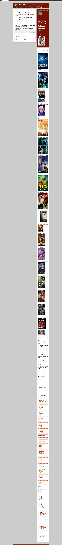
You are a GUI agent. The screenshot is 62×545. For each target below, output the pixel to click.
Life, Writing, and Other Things (43, 484)
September (41, 507)
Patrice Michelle (41, 431)
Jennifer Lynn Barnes (42, 414)
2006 (39, 504)
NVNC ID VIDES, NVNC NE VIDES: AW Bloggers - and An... (43, 522)
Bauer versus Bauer (42, 514)
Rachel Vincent (41, 432)
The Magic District (41, 451)
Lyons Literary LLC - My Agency (43, 436)
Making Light (40, 452)
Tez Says (40, 465)
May (40, 512)
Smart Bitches (41, 461)
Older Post (34, 39)
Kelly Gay (40, 419)
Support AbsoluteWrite (42, 513)
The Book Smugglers (42, 441)
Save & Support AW (42, 516)
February (41, 540)
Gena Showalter (41, 407)
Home (25, 39)
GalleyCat (40, 447)
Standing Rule (41, 471)
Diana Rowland (41, 406)
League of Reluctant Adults (42, 401)
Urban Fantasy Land (41, 466)
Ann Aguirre (40, 402)
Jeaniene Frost (41, 413)
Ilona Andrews (41, 408)
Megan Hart (40, 425)
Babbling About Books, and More (43, 439)
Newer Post (15, 39)
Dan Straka (40, 472)
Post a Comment (17, 36)
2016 (39, 492)
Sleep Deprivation (41, 536)
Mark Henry (40, 424)
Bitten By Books (41, 440)
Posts (40, 26)
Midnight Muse (41, 482)
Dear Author (40, 445)
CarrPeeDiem (40, 477)
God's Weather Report (42, 527)
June (40, 511)
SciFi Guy (40, 460)
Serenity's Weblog (41, 478)
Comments (40, 28)
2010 (39, 499)
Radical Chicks (41, 526)
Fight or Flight (41, 529)
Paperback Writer (41, 430)
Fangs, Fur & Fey (41, 400)
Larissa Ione (40, 420)
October (41, 506)
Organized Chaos (20, 4)
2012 (39, 497)
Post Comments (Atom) (21, 41)
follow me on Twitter (45, 50)
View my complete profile (42, 23)
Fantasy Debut (41, 446)
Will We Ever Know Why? (43, 535)
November (41, 505)
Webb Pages (40, 483)
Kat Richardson (41, 418)
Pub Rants (40, 459)
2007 (39, 503)
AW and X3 (41, 515)
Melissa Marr (40, 426)
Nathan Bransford (41, 453)
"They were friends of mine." (43, 525)
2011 (39, 498)
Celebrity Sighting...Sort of (43, 528)
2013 (39, 496)
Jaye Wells (40, 412)
